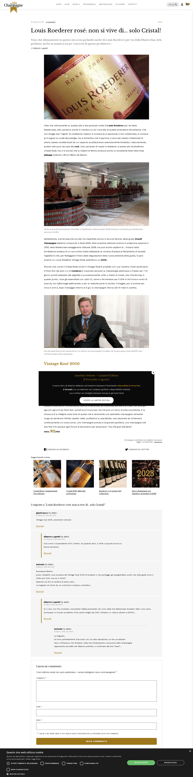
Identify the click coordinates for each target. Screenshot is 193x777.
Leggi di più (36, 759)
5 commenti (50, 22)
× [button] (190, 751)
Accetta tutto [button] (141, 763)
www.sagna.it (158, 442)
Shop (58, 4)
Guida (75, 4)
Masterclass (105, 4)
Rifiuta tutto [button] (170, 763)
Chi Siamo (120, 4)
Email (39, 720)
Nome (39, 707)
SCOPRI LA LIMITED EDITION (96, 400)
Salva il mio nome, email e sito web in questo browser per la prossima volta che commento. (79, 734)
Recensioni (88, 4)
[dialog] (96, 762)
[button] (65, 774)
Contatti (132, 4)
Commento (41, 678)
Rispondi (40, 526)
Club (67, 4)
